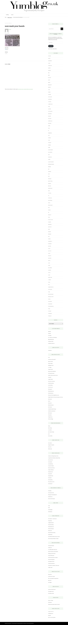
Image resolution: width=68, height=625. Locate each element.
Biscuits (49, 77)
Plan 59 (49, 401)
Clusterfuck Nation (51, 524)
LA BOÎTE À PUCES (51, 383)
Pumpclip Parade (50, 475)
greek (49, 147)
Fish (49, 135)
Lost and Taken (50, 385)
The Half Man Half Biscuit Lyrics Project (54, 536)
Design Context (50, 369)
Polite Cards (50, 530)
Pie (48, 212)
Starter (49, 270)
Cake (49, 89)
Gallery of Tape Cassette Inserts (53, 375)
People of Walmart (51, 469)
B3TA (49, 507)
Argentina (50, 60)
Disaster (49, 118)
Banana (49, 70)
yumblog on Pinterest (51, 343)
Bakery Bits (50, 574)
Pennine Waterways (51, 555)
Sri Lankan (50, 267)
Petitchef (49, 615)
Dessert (49, 116)
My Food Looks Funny (51, 467)
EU (48, 130)
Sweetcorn (50, 277)
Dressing (49, 123)
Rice (49, 236)
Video (49, 308)
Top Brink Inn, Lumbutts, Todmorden (53, 565)
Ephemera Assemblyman (52, 371)
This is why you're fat (51, 481)
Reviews (49, 231)
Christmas (50, 99)
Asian (49, 63)
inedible (49, 166)
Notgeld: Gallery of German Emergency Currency (55, 397)
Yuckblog (7, 14)
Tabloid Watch (50, 534)
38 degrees (50, 350)
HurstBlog (49, 490)
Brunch (49, 87)
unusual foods (50, 296)
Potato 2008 (50, 473)
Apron (49, 58)
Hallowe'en (50, 152)
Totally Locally (50, 567)
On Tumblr (49, 335)
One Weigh (49, 582)
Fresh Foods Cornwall (51, 576)
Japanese (49, 171)
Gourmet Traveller (51, 465)
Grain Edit (49, 377)
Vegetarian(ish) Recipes (34, 10)
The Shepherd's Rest (51, 561)
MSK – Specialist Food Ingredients (53, 578)
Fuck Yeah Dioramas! (51, 373)
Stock (49, 272)
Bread (49, 82)
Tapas (49, 282)
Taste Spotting (50, 479)
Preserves (50, 224)
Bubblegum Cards (50, 365)
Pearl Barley (50, 205)
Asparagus (50, 65)
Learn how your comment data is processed (25, 89)
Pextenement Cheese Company (53, 557)
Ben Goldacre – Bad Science (52, 518)
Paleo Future (50, 399)
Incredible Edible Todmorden (52, 549)
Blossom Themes (23, 623)
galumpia (49, 331)
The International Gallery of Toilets (53, 538)
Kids (49, 176)
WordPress (32, 623)
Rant (49, 229)
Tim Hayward (50, 483)
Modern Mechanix (51, 528)
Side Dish (49, 258)
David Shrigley (50, 509)
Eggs (49, 128)
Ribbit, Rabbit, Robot (51, 339)
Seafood (49, 255)
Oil (48, 195)
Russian (49, 246)
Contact (12, 14)
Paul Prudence (50, 496)
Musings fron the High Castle (52, 494)
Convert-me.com (50, 611)
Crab (49, 106)
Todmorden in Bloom (51, 563)
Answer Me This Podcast (52, 589)
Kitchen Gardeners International (53, 551)
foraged (49, 142)
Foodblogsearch (50, 613)
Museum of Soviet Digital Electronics (53, 395)
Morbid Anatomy (50, 393)
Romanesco (50, 241)
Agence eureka (50, 361)
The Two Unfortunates (51, 498)
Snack (49, 260)
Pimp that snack (50, 471)
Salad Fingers (50, 511)
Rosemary (50, 243)
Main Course (10, 17)
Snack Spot (49, 477)
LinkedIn (49, 333)
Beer (49, 75)
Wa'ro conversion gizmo (51, 617)
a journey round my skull (51, 359)
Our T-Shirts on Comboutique (52, 337)
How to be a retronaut (51, 381)
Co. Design (49, 367)
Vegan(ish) (50, 301)
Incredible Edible (51, 164)
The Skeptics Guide (51, 593)
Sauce (49, 253)
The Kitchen (50, 602)
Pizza (49, 217)
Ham (49, 154)
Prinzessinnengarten (51, 559)
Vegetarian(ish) (51, 306)
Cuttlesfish (50, 111)
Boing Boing (50, 520)
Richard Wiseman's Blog (51, 532)
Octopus (49, 193)
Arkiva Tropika (50, 363)
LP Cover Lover (50, 387)
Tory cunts (50, 289)
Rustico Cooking (50, 600)
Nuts (49, 190)
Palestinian (50, 200)
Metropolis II (50, 389)
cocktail (49, 101)
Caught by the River (51, 522)
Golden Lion (50, 547)
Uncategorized (50, 294)
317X (49, 357)
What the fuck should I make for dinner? (54, 604)
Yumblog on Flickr (50, 341)
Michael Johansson (51, 391)
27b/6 (49, 505)
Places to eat (50, 219)
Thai (49, 284)
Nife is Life (49, 580)
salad (49, 248)
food (49, 140)
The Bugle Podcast (51, 591)
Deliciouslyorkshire (51, 545)
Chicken (49, 94)
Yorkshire (50, 313)
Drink (49, 125)
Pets (49, 207)
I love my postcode (51, 492)
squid (49, 265)
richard (9, 29)
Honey (49, 159)
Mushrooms (50, 188)
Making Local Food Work (51, 553)
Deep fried (50, 113)
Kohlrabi (49, 178)
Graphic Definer (50, 379)
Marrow (49, 183)
